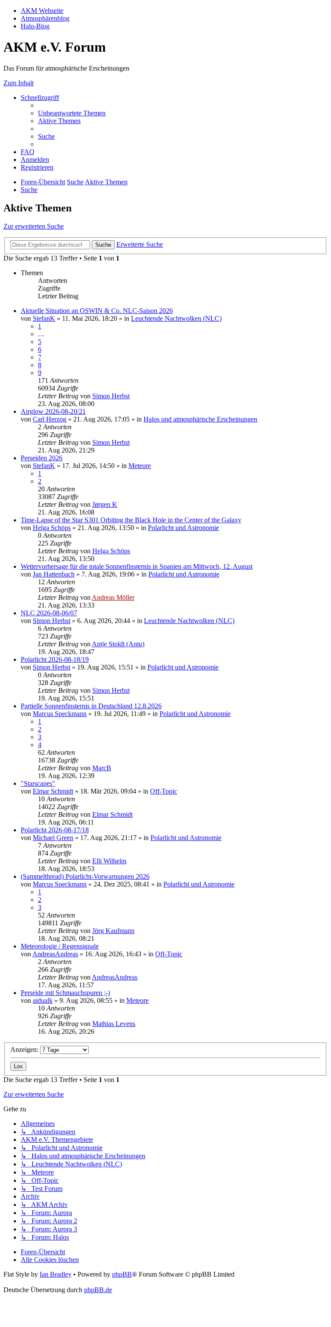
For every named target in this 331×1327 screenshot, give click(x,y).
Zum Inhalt (18, 83)
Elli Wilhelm (109, 861)
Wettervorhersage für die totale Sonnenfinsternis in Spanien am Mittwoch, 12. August (137, 566)
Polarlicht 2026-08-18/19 (55, 659)
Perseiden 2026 (41, 458)
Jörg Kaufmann (113, 930)
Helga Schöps (52, 527)
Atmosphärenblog (45, 18)
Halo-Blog (35, 26)
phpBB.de (98, 1289)
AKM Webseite (42, 10)
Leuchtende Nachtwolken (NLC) (176, 318)
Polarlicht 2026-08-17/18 (55, 830)
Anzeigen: (25, 1049)
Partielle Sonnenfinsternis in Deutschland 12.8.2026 (91, 706)
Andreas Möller (113, 597)
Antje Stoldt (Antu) (118, 644)
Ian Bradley (56, 1274)
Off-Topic (163, 791)
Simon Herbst (111, 396)
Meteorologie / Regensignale (60, 946)
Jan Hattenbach (54, 574)
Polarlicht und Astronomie (183, 527)
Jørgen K (104, 504)
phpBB (122, 1274)
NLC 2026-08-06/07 (49, 613)
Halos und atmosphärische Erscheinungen (200, 419)
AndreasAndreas (55, 954)
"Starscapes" (38, 783)
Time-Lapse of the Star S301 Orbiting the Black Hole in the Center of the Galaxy (131, 520)
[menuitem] (72, 113)
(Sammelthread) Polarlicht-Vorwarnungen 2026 (85, 876)
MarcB (101, 768)
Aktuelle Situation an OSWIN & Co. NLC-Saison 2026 (97, 310)
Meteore (139, 465)
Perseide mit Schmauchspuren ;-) (65, 992)
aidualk (43, 1000)
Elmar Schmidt (53, 791)
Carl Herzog (49, 419)
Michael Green (53, 837)
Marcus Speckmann (60, 713)
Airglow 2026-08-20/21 (53, 411)
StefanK (44, 318)
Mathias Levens (113, 1023)
